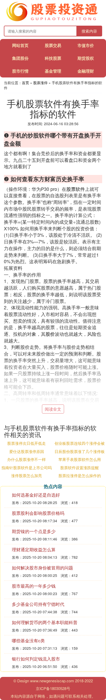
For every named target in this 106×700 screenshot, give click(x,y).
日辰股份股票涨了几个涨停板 (80, 451)
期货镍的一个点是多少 (34, 531)
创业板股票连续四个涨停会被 (80, 443)
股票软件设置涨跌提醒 (79, 467)
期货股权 (85, 58)
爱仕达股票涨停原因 (26, 451)
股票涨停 (40, 82)
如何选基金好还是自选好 (36, 494)
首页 (25, 82)
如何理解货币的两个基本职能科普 (44, 622)
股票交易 (53, 45)
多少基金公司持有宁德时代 (38, 604)
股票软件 (75, 188)
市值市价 (85, 45)
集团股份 (20, 58)
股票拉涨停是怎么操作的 (79, 475)
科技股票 (53, 58)
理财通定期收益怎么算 (34, 549)
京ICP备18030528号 (53, 688)
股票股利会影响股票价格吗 (38, 513)
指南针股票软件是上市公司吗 (27, 467)
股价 (50, 333)
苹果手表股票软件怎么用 (79, 459)
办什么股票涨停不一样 (26, 459)
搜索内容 (89, 31)
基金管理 (53, 71)
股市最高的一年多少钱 (34, 586)
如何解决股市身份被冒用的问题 (42, 567)
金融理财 (85, 71)
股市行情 (20, 71)
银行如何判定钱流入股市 (36, 658)
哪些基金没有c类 (28, 640)
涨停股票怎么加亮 (26, 475)
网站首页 (20, 45)
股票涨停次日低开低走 (26, 443)
